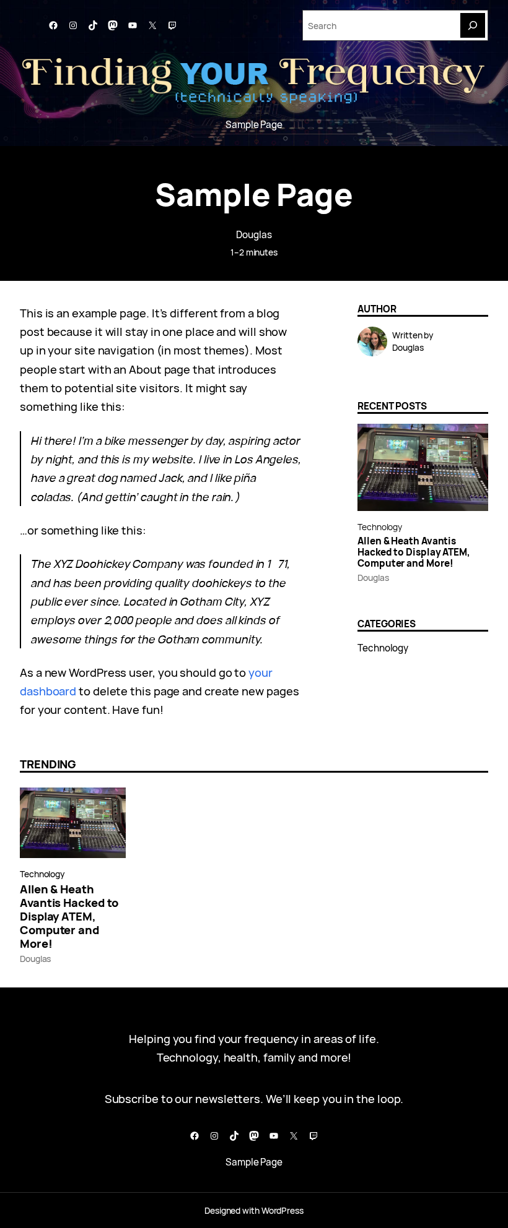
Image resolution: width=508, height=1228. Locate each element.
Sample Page (254, 124)
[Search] (472, 25)
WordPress (282, 1210)
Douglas (253, 234)
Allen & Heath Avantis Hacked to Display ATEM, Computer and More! (413, 553)
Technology (379, 527)
